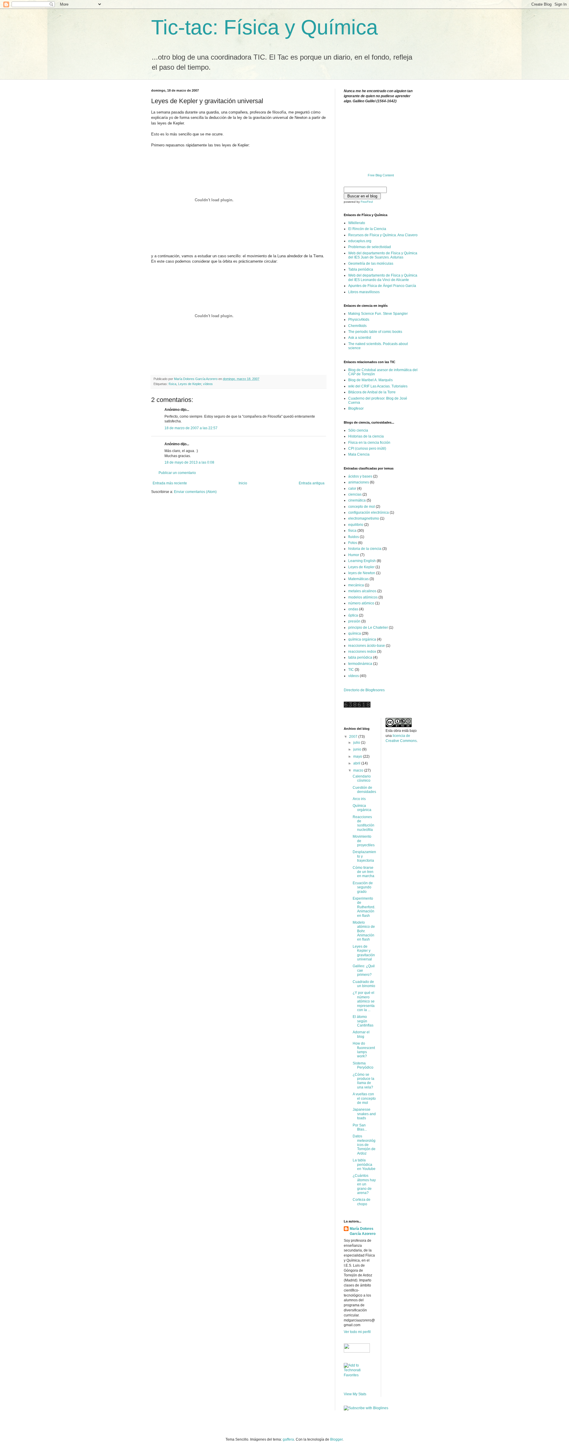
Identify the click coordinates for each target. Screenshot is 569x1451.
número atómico (361, 603)
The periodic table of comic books (375, 332)
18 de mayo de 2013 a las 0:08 (189, 462)
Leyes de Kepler (189, 384)
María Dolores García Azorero (362, 1231)
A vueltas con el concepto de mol (364, 1098)
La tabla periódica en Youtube (364, 1164)
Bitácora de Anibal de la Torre (372, 392)
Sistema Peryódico (363, 1065)
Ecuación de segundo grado (363, 887)
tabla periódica (360, 657)
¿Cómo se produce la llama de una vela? (363, 1080)
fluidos (353, 537)
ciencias (355, 494)
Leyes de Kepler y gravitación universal (364, 952)
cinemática (357, 500)
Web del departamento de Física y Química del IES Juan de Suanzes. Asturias (382, 255)
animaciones (358, 482)
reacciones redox (362, 651)
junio (357, 749)
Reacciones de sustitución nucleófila (363, 823)
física (172, 384)
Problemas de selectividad (369, 247)
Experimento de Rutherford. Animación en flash (364, 907)
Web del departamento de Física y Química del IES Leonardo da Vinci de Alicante (382, 277)
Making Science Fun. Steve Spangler (378, 314)
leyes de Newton (361, 573)
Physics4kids (358, 319)
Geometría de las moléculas (370, 263)
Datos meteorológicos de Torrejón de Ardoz (364, 1144)
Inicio (243, 483)
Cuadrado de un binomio (364, 984)
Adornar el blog (361, 1034)
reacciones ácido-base (366, 646)
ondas (353, 609)
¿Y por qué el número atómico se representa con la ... (364, 1001)
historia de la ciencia (364, 549)
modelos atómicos (363, 597)
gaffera (288, 1439)
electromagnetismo (363, 518)
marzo (358, 770)
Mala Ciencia (359, 454)
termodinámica (360, 664)
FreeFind (367, 201)
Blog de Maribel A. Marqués (370, 380)
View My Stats (355, 1394)
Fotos (352, 543)
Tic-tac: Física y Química (264, 27)
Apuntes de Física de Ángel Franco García (382, 286)
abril (357, 763)
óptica (353, 615)
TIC (351, 670)
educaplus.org (359, 241)
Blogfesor (356, 408)
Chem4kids (357, 326)
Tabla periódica (360, 269)
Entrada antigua (312, 483)
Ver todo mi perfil (357, 1332)
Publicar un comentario (177, 473)
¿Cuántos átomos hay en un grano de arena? (364, 1184)
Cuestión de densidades (364, 790)
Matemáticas (358, 579)
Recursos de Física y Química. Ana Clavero (383, 235)
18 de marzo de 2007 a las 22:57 (191, 428)
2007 (353, 737)
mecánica (356, 585)
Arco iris (359, 799)
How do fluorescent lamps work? (364, 1049)
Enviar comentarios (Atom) (195, 492)
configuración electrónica (368, 512)
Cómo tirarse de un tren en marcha (363, 872)
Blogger (336, 1439)
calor (352, 488)
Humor (353, 555)
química (354, 633)
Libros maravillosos (364, 292)
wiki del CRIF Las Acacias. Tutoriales (377, 386)
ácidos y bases (360, 476)
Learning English (362, 561)
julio (357, 742)
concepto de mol (361, 507)
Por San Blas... (360, 1127)
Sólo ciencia (358, 430)
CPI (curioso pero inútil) (367, 448)
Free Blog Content (381, 175)
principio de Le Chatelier (368, 627)
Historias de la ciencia (366, 436)
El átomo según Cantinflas (363, 1021)
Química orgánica (362, 808)
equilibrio (355, 525)
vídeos (208, 384)
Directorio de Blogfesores (364, 690)
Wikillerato (356, 223)
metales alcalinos (362, 591)
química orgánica (362, 639)
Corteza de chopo (361, 1202)
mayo (358, 756)
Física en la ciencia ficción (369, 442)
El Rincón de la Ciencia (367, 229)
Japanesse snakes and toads (364, 1113)
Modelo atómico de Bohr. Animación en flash (364, 931)
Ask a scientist (359, 338)
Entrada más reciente (170, 483)
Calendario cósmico (362, 778)
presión (354, 621)
